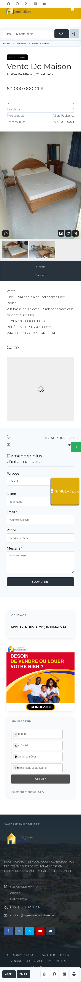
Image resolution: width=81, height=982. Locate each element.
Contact (41, 275)
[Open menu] (72, 9)
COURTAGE (35, 961)
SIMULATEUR (67, 491)
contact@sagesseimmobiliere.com (33, 915)
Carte (40, 267)
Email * (12, 512)
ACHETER (48, 955)
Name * (12, 493)
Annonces (21, 43)
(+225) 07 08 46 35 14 (59, 438)
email (23, 974)
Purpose (13, 473)
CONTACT (38, 967)
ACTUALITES (57, 961)
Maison (7, 43)
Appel (9, 974)
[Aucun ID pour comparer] (75, 233)
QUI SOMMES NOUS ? (22, 955)
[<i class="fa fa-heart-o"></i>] (68, 233)
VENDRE (16, 961)
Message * (14, 548)
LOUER (64, 955)
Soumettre (40, 581)
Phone (11, 530)
